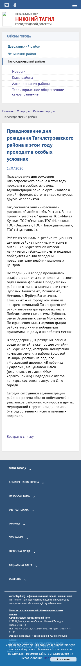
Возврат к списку (20, 436)
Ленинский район (22, 53)
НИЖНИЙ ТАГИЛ (34, 19)
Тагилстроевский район (26, 61)
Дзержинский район (24, 46)
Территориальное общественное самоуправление (38, 91)
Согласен (63, 659)
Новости (18, 71)
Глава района (22, 77)
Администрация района (31, 83)
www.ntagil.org (17, 596)
